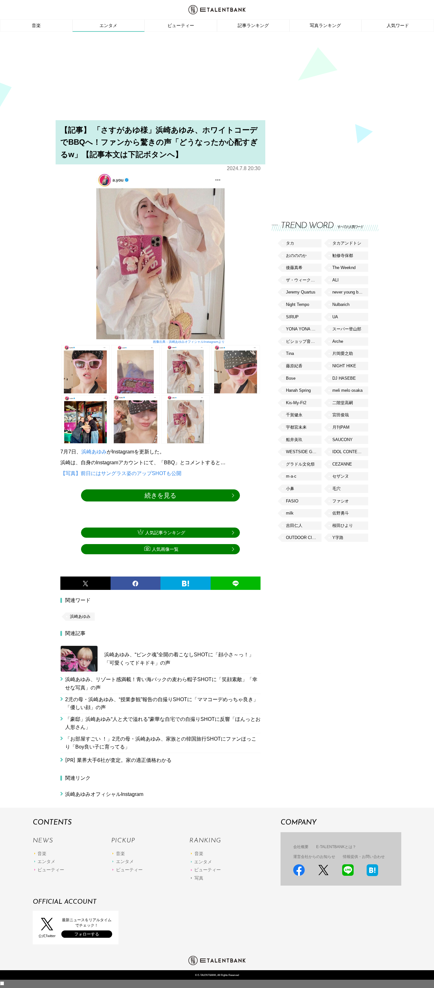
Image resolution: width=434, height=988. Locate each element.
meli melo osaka (347, 390)
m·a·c (291, 476)
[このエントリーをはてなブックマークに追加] (185, 583)
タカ (290, 243)
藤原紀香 (294, 365)
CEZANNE (342, 464)
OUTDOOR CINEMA (304, 537)
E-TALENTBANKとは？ (336, 847)
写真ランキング (325, 25)
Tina (290, 353)
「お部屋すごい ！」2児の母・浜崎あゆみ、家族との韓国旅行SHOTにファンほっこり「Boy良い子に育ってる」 (160, 743)
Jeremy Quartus (300, 292)
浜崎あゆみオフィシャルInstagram (104, 794)
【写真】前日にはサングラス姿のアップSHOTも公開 (120, 473)
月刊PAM (340, 427)
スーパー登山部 (346, 329)
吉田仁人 (294, 525)
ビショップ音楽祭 (302, 341)
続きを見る (160, 495)
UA (335, 316)
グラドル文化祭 (300, 464)
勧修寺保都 (342, 255)
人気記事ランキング (165, 532)
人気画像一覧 (165, 549)
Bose (290, 378)
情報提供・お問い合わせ (364, 856)
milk (290, 513)
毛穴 (336, 488)
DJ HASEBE (344, 378)
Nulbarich (340, 304)
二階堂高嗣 (342, 402)
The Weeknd (344, 267)
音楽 (36, 25)
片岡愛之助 (342, 353)
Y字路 (337, 537)
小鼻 (290, 488)
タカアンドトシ (346, 243)
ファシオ (340, 501)
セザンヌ (340, 476)
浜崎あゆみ (94, 451)
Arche (337, 341)
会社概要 (301, 847)
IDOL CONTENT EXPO (350, 451)
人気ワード (398, 25)
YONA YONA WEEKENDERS (304, 329)
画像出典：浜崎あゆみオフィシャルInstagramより (188, 341)
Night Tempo (297, 304)
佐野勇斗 (340, 513)
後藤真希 (294, 267)
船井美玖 (294, 439)
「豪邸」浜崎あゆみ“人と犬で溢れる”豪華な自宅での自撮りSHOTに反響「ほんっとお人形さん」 (163, 723)
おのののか (296, 255)
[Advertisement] (217, 78)
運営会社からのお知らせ (314, 856)
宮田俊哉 (340, 414)
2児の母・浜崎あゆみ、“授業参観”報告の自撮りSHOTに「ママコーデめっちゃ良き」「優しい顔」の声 (161, 703)
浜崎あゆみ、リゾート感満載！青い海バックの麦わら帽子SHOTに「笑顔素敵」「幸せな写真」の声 (161, 683)
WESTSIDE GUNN (303, 451)
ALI (335, 280)
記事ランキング (253, 25)
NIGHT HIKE (344, 365)
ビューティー (180, 25)
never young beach (349, 292)
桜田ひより (342, 525)
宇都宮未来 (296, 427)
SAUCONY (342, 439)
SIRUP (292, 316)
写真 (198, 878)
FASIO (292, 501)
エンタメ (108, 25)
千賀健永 (294, 414)
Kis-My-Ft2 (296, 402)
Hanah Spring (298, 390)
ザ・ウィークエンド (304, 280)
